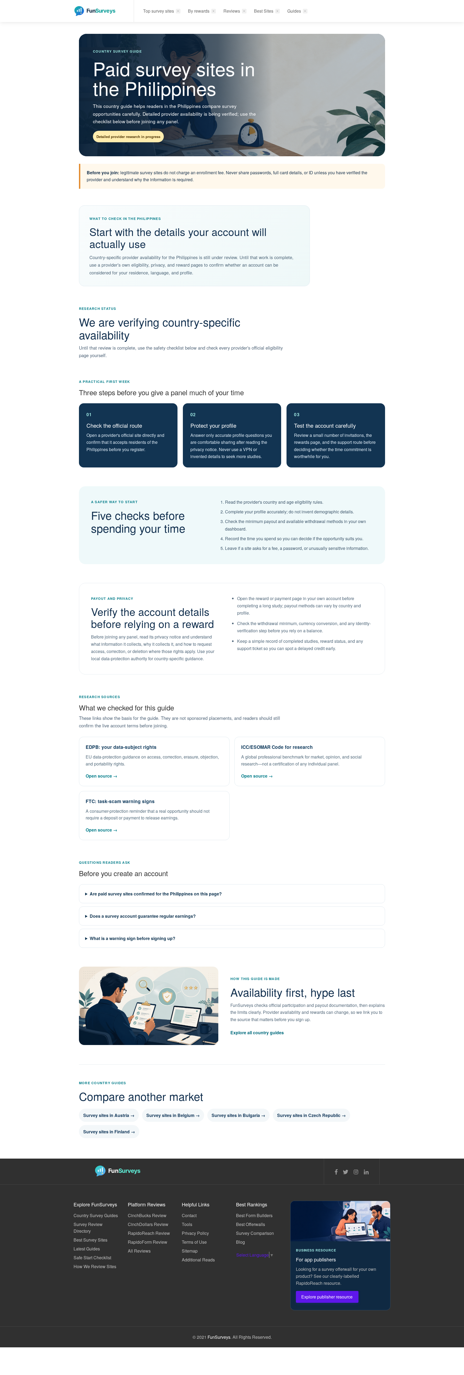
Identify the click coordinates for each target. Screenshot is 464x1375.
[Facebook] (336, 1172)
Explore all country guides (257, 1032)
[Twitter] (345, 1172)
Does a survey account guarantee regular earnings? (143, 916)
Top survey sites (158, 11)
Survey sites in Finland (109, 1132)
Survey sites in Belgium (173, 1115)
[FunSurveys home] (99, 5)
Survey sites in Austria (109, 1115)
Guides (294, 11)
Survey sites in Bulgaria (238, 1115)
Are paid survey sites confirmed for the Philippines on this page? (156, 894)
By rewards (198, 11)
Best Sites (263, 11)
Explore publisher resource (327, 1297)
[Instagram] (356, 1172)
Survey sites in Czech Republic (311, 1115)
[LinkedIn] (366, 1172)
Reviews (231, 11)
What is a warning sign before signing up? (132, 938)
